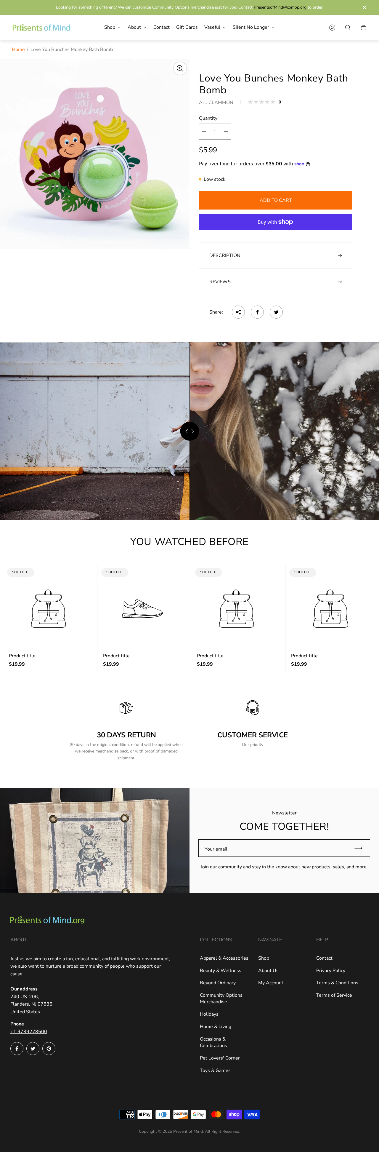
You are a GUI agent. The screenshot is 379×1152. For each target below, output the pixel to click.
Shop (263, 958)
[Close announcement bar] (364, 7)
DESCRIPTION (224, 255)
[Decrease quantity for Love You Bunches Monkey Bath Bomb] (204, 131)
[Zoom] (180, 68)
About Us (268, 970)
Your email (216, 849)
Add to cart (276, 200)
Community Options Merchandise (221, 998)
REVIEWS (220, 282)
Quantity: (209, 118)
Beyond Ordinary (218, 983)
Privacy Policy (330, 970)
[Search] (347, 27)
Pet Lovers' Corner (220, 1058)
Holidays (209, 1014)
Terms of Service (334, 995)
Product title (22, 656)
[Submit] (361, 848)
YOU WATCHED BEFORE (189, 542)
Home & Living (215, 1026)
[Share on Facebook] (257, 312)
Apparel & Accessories (224, 958)
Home (18, 49)
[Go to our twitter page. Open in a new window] (32, 1048)
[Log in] (332, 27)
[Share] (238, 312)
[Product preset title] (48, 609)
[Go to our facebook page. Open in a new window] (16, 1048)
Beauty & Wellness (220, 970)
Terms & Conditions (337, 983)
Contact (324, 958)
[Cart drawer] (363, 27)
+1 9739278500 (28, 1031)
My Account (270, 983)
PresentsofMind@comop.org (280, 7)
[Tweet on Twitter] (276, 312)
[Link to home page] (47, 920)
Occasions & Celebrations (213, 1042)
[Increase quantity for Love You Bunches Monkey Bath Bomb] (226, 131)
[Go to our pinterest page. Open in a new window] (48, 1048)
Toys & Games (215, 1070)
